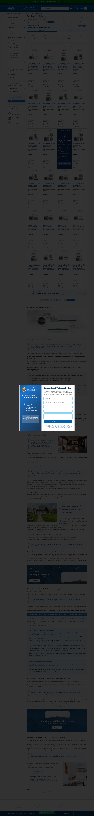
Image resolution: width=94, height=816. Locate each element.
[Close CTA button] (73, 386)
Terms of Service (65, 427)
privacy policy (59, 425)
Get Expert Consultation (58, 421)
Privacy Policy (57, 427)
